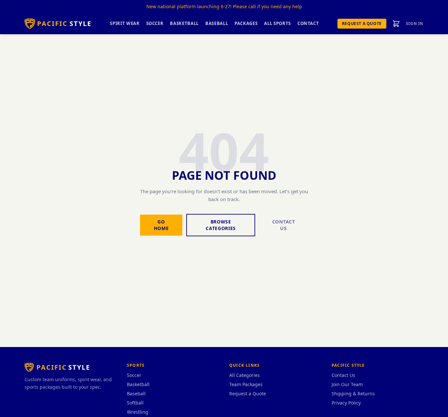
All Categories (244, 375)
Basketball (184, 23)
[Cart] (396, 23)
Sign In (414, 23)
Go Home (161, 225)
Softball (135, 403)
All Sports (277, 23)
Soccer (155, 23)
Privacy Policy (346, 403)
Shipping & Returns (353, 393)
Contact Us (283, 225)
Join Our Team (347, 384)
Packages (245, 23)
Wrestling (137, 412)
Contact (308, 23)
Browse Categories (221, 225)
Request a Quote (362, 23)
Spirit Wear (124, 23)
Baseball (216, 23)
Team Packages (246, 384)
